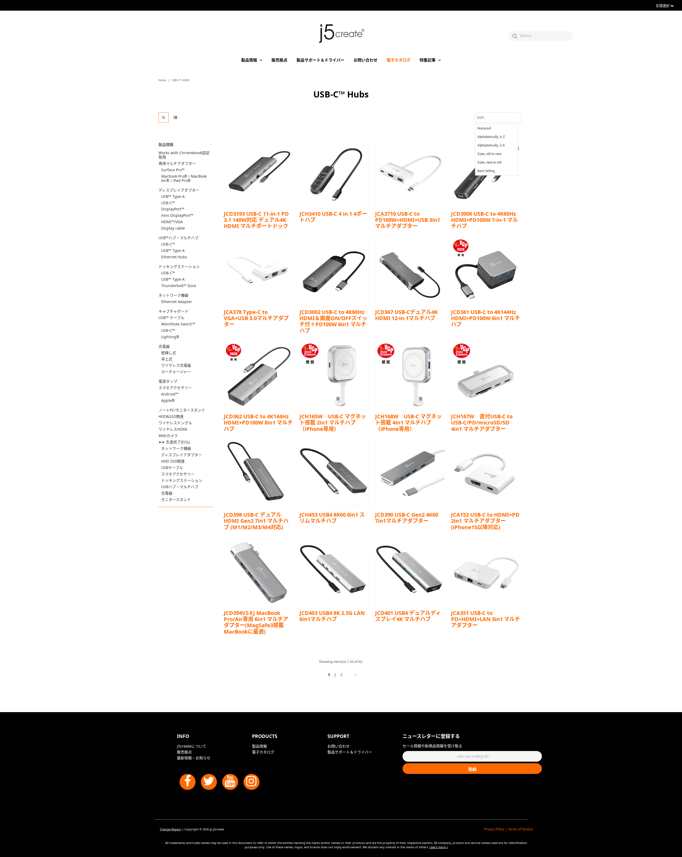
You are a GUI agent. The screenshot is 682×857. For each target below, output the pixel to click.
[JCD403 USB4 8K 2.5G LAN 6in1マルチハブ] (334, 572)
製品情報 (249, 60)
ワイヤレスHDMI (173, 429)
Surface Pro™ (173, 170)
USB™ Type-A (173, 196)
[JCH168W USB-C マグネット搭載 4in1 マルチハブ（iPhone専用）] (410, 376)
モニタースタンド (176, 499)
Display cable (173, 228)
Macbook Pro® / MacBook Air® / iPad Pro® (184, 178)
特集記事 (428, 60)
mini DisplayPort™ (177, 215)
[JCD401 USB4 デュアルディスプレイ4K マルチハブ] (410, 572)
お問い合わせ (365, 60)
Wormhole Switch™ (178, 324)
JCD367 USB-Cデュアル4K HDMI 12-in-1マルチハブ (406, 315)
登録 (472, 769)
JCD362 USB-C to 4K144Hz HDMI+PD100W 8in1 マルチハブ (258, 422)
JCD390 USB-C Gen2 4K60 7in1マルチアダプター (406, 517)
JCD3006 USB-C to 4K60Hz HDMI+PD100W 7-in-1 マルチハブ (484, 220)
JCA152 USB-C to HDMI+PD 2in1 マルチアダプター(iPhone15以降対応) (485, 521)
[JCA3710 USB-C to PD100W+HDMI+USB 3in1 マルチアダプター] (410, 173)
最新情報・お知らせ (193, 757)
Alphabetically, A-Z (491, 136)
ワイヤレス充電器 (176, 365)
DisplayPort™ (172, 209)
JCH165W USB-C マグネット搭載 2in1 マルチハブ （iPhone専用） (332, 422)
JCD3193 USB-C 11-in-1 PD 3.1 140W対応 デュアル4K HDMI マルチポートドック (256, 220)
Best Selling (486, 171)
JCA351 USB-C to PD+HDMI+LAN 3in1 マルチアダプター (485, 619)
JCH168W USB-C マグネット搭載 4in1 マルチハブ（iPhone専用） (408, 422)
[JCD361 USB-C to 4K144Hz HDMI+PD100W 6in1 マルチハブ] (486, 271)
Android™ (169, 394)
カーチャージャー (176, 372)
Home (162, 80)
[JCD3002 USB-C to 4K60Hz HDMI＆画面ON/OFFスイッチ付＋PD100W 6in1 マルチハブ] (334, 271)
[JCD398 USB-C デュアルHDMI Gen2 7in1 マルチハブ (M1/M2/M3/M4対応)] (258, 474)
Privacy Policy (494, 829)
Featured (484, 128)
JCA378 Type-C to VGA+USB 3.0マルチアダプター (256, 318)
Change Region (170, 829)
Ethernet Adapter (176, 302)
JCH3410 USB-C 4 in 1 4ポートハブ (333, 216)
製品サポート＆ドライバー (320, 60)
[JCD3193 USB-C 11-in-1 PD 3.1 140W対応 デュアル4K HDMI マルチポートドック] (258, 173)
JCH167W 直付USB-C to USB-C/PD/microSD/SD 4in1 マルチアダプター (482, 422)
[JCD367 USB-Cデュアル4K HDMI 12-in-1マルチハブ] (410, 271)
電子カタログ (399, 60)
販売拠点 (279, 60)
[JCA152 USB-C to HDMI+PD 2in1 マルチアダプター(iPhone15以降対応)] (486, 474)
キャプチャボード (173, 311)
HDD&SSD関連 (171, 416)
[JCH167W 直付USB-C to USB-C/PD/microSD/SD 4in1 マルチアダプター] (486, 376)
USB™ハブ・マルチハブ (178, 238)
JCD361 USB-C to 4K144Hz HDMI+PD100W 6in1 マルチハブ (485, 318)
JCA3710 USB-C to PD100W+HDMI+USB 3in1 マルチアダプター (407, 220)
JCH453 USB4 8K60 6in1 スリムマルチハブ (332, 517)
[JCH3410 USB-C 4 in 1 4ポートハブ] (334, 173)
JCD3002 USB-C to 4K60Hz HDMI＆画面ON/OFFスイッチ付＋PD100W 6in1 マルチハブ (333, 321)
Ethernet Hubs (174, 257)
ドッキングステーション (179, 266)
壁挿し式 (168, 353)
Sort (480, 117)
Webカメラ (168, 436)
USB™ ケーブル (171, 318)
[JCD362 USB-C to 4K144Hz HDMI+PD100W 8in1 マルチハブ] (258, 376)
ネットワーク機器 (173, 295)
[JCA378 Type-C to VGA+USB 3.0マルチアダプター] (258, 271)
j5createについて (191, 746)
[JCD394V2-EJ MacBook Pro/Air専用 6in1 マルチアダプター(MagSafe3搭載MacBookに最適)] (258, 572)
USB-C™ (168, 203)
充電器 (164, 346)
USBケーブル (172, 468)
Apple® (168, 400)
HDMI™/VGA (172, 222)
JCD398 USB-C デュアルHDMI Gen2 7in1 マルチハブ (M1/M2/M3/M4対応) (256, 521)
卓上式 (166, 359)
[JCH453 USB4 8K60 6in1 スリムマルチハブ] (334, 474)
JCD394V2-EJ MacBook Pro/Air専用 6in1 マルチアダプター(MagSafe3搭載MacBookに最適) (256, 622)
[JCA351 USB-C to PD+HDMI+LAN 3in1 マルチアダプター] (486, 572)
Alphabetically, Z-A (491, 145)
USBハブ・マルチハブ (179, 487)
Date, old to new (489, 154)
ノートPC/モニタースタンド (182, 410)
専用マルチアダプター (177, 163)
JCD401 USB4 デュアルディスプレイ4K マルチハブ (408, 616)
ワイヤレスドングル (175, 423)
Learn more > (438, 847)
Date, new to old (489, 162)
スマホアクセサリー (175, 388)
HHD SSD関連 (173, 461)
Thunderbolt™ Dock (178, 286)
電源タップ (168, 381)
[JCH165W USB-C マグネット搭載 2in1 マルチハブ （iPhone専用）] (334, 376)
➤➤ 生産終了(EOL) (174, 442)
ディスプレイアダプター (179, 190)
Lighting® (170, 337)
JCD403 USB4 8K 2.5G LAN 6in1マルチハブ (332, 616)
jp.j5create (217, 829)
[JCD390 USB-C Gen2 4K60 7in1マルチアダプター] (410, 474)
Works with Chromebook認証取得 (184, 155)
